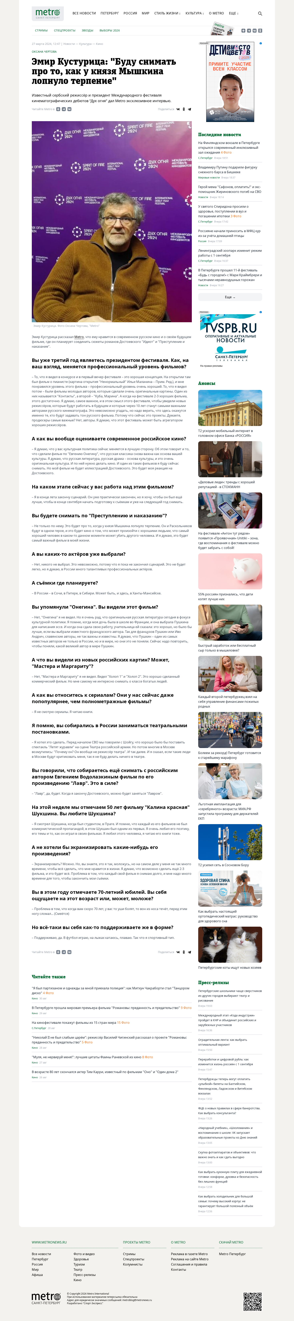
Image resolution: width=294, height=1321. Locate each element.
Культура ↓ (195, 13)
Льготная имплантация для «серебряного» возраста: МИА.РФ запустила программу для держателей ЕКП (228, 811)
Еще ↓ (234, 13)
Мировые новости (209, 177)
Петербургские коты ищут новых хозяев (229, 967)
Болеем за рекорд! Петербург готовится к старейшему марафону (229, 755)
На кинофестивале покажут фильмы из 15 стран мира (74, 1022)
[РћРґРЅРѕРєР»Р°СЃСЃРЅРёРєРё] (183, 109)
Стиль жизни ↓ (167, 13)
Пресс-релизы (85, 1275)
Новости (203, 197)
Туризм (79, 1264)
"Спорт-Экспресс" (93, 1303)
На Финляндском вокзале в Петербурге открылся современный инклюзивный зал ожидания (229, 148)
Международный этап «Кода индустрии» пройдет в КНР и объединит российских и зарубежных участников (227, 1020)
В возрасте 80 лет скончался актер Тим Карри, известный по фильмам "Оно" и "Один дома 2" (105, 1072)
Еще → (230, 297)
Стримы (41, 30)
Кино (99, 44)
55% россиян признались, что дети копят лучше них (225, 596)
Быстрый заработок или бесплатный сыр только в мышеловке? (227, 647)
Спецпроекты (64, 30)
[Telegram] (189, 109)
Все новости (84, 13)
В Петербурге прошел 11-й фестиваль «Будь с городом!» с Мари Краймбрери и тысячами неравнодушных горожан (230, 275)
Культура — (87, 44)
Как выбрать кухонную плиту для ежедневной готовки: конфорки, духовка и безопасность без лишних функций (230, 1176)
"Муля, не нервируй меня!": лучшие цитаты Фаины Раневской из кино (86, 1057)
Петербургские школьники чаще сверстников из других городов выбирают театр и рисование (230, 995)
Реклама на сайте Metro (190, 1259)
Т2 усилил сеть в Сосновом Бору (223, 865)
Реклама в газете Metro (189, 1254)
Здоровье (81, 1259)
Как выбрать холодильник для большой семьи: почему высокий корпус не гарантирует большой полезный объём (225, 1201)
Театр (78, 1269)
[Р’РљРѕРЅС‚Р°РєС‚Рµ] (178, 109)
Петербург (110, 13)
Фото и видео (84, 1254)
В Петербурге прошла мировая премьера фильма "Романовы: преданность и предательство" (106, 1008)
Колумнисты (132, 1264)
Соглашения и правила (189, 1264)
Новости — (71, 44)
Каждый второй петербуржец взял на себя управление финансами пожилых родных (228, 702)
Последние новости (219, 134)
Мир (145, 13)
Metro (79, 337)
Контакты (178, 1269)
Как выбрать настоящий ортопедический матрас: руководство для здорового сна (228, 916)
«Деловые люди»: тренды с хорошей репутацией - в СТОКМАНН (226, 484)
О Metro (216, 13)
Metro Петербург (232, 1254)
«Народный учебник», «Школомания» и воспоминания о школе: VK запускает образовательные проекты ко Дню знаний (227, 1132)
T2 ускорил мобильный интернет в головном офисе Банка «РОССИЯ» (225, 433)
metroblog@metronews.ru (137, 1300)
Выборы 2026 (110, 30)
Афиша (37, 1275)
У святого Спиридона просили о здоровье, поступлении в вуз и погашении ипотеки (223, 211)
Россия (130, 13)
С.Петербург (39, 1028)
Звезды (87, 30)
